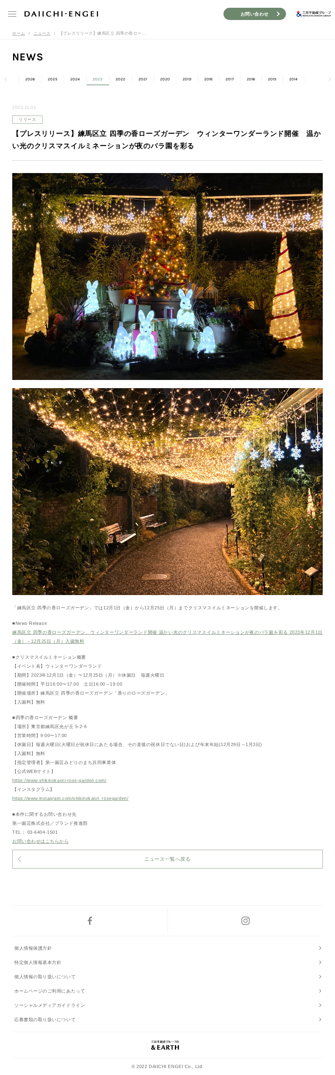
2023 (98, 79)
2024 (75, 79)
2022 (121, 79)
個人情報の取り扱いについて (45, 976)
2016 (251, 79)
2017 (230, 79)
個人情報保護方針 (33, 948)
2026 (30, 79)
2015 (272, 79)
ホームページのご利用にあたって (49, 990)
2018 (208, 79)
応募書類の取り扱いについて (45, 1019)
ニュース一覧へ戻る (167, 859)
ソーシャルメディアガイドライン (49, 1005)
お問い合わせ (255, 13)
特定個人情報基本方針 (38, 962)
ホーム (18, 33)
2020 (165, 79)
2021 (142, 79)
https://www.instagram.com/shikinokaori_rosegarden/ (70, 798)
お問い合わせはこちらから (40, 841)
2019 (187, 79)
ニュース (42, 33)
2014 (293, 79)
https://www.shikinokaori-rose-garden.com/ (59, 780)
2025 (53, 79)
